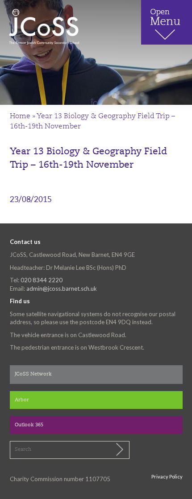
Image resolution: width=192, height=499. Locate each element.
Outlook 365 (29, 425)
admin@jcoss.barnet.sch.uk (61, 288)
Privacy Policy (167, 476)
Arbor (22, 400)
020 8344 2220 (42, 280)
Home (20, 116)
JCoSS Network (33, 374)
